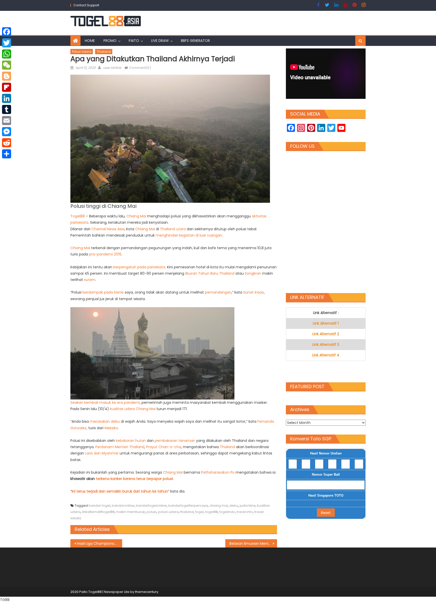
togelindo (227, 511)
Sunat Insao (253, 292)
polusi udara (168, 511)
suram (89, 279)
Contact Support (86, 5)
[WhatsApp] (6, 54)
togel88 (211, 511)
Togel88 (77, 216)
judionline (248, 505)
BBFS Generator (195, 40)
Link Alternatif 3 (325, 344)
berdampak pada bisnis (103, 292)
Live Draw (160, 40)
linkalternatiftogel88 (98, 511)
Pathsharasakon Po (218, 472)
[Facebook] (6, 31)
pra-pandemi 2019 (105, 254)
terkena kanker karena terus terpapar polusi (134, 478)
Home (90, 40)
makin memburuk (130, 511)
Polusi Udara (81, 51)
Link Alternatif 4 (325, 355)
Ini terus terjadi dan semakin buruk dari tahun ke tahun (120, 491)
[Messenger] (6, 131)
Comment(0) (140, 67)
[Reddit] (6, 142)
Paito (134, 40)
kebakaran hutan (130, 440)
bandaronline (123, 505)
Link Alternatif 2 (325, 333)
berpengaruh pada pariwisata (139, 267)
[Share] (6, 153)
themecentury (146, 591)
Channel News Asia (107, 229)
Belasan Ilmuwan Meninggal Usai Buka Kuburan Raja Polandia (253, 543)
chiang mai (218, 505)
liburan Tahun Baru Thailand (209, 273)
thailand (187, 511)
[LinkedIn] (6, 98)
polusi (151, 511)
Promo (110, 40)
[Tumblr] (6, 109)
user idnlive (112, 67)
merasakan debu (105, 421)
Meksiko (111, 427)
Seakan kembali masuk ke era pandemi (105, 402)
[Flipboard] (6, 87)
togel (199, 511)
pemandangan (218, 292)
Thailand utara (173, 229)
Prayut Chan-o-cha (163, 446)
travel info (245, 511)
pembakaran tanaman (175, 440)
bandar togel (99, 505)
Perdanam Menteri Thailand (119, 446)
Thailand (104, 51)
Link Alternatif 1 (326, 323)
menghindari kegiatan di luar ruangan (189, 235)
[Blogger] (6, 76)
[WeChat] (6, 65)
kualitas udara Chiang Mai (132, 408)
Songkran (253, 273)
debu (233, 505)
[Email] (6, 120)
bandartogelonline (151, 505)
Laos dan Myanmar (102, 453)
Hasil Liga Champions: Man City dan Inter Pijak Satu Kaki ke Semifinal (99, 543)
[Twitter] (6, 42)
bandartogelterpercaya (188, 505)
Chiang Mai (136, 216)
